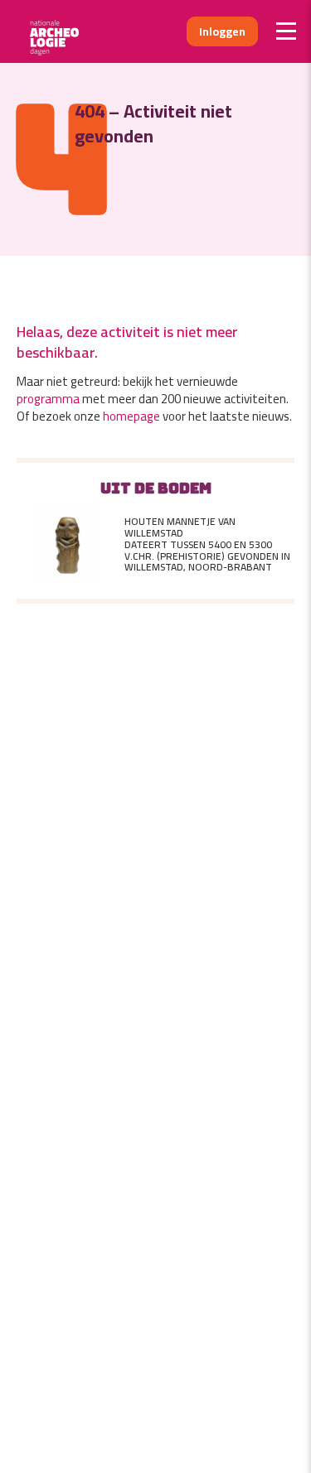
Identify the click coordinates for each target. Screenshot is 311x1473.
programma (48, 399)
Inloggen (222, 31)
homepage (131, 416)
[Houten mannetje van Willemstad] (67, 545)
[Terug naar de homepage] (60, 31)
